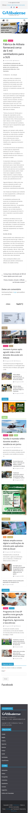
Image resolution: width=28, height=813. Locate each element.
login (15, 292)
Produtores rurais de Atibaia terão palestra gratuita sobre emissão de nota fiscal (19, 642)
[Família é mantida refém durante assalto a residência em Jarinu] (14, 426)
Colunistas (4, 780)
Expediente (5, 783)
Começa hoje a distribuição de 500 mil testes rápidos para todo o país (15, 275)
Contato (4, 786)
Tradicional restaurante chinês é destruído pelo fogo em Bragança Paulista (18, 475)
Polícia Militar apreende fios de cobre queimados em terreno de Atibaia (18, 377)
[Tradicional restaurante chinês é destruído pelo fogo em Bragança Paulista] (7, 476)
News (5, 537)
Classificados (5, 760)
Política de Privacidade (8, 793)
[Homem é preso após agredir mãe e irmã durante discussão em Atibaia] (14, 337)
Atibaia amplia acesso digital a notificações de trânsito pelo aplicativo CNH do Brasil (13, 544)
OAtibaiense (16, 60)
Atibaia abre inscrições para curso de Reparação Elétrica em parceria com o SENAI (19, 654)
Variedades (10, 537)
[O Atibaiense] (3, 20)
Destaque (11, 40)
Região (16, 435)
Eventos (4, 747)
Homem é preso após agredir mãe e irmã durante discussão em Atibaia (13, 353)
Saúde (3, 754)
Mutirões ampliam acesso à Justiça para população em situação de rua (13, 581)
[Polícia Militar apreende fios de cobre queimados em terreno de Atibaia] (7, 378)
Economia (12, 608)
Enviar (5, 679)
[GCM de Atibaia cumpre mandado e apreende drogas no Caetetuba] (7, 389)
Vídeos (3, 773)
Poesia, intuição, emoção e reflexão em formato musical (14, 281)
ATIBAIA (14, 304)
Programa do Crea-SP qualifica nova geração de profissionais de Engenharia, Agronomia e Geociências (13, 617)
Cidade (5, 40)
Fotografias (5, 777)
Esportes (4, 744)
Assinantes (4, 770)
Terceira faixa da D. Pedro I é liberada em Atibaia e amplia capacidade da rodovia (19, 463)
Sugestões (4, 790)
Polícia (11, 346)
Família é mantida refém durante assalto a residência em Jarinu (14, 441)
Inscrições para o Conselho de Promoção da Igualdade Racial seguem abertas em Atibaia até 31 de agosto (19, 570)
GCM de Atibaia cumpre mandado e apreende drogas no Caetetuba (18, 388)
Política (4, 741)
